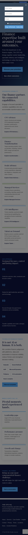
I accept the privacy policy (15, 23)
